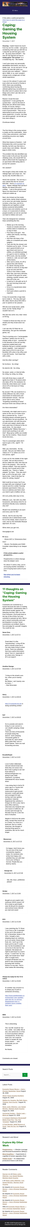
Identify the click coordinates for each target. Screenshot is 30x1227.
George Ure (6, 1174)
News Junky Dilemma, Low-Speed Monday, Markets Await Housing (12, 1176)
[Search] (25, 1075)
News (6, 536)
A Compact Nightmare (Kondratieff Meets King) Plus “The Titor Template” (14, 1120)
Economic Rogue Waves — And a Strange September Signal (14, 1189)
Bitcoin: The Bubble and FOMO (14, 544)
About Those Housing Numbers (13, 1096)
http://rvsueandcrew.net (13, 703)
